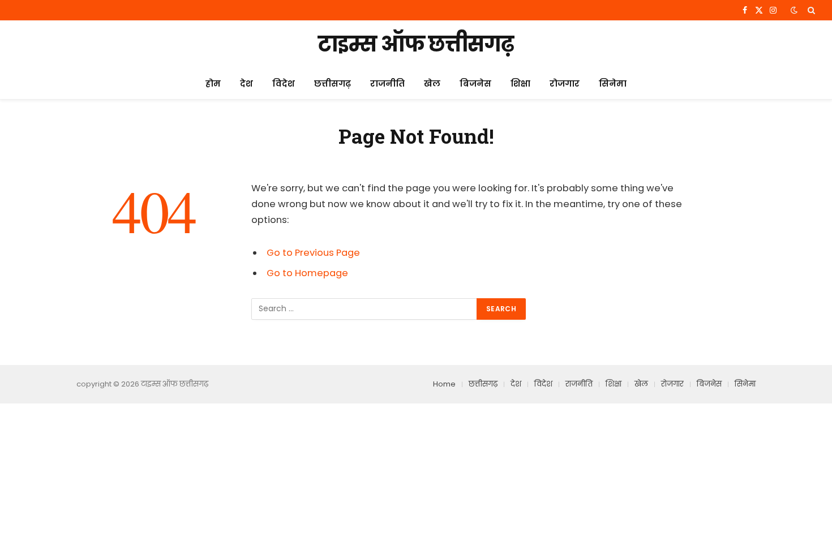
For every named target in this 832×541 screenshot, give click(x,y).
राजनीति (387, 83)
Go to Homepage (307, 273)
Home (444, 384)
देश (246, 83)
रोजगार (565, 83)
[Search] (810, 10)
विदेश (283, 83)
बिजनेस (475, 83)
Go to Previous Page (313, 252)
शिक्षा (520, 83)
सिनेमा (613, 83)
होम (213, 83)
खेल (432, 83)
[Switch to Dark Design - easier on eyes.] (794, 10)
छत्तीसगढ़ (332, 83)
